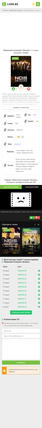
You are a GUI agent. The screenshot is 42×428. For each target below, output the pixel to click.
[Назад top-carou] (34, 224)
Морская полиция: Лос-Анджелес (11, 245)
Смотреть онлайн (11, 187)
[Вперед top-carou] (38, 224)
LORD (12, 4)
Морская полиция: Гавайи (31, 245)
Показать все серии (21, 313)
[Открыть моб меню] (38, 4)
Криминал (17, 144)
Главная (5, 10)
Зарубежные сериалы (15, 10)
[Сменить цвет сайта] (33, 4)
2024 (34, 115)
